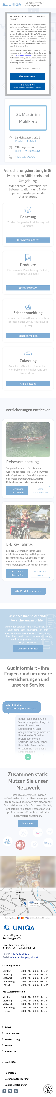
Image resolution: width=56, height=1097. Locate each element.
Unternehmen (12, 1033)
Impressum (10, 1072)
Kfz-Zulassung (12, 1039)
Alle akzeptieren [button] (27, 76)
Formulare (10, 1051)
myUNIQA (10, 1062)
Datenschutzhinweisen (23, 55)
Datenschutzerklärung (16, 1078)
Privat (8, 1027)
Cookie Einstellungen (16, 1084)
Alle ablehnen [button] (27, 85)
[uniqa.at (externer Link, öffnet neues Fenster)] (10, 1090)
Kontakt (9, 1045)
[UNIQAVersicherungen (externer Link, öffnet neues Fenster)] (16, 1090)
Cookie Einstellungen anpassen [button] (28, 68)
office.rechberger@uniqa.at (24, 957)
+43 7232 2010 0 (20, 953)
